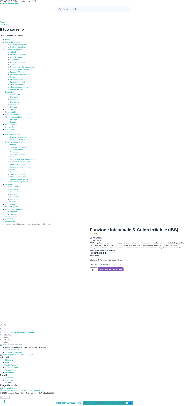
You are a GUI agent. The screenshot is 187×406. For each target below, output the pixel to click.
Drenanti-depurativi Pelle (20, 69)
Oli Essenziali (10, 109)
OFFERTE (9, 127)
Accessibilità (10, 129)
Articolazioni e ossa (18, 55)
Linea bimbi (14, 102)
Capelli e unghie (16, 57)
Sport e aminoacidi (17, 82)
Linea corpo (15, 94)
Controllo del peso (17, 62)
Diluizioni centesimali (18, 45)
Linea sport (14, 104)
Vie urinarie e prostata (19, 89)
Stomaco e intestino (18, 84)
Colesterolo (14, 60)
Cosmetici (9, 92)
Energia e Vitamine (17, 72)
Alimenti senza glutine (14, 117)
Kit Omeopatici (11, 124)
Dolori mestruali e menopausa (22, 67)
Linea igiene (15, 100)
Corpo (12, 65)
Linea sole (14, 107)
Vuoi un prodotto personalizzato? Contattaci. (18, 332)
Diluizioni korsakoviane (19, 47)
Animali (13, 52)
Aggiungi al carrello (110, 269)
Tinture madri (10, 112)
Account (3, 22)
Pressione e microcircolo (20, 75)
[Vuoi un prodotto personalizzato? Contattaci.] (3, 327)
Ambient (13, 119)
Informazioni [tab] (5, 337)
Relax (12, 77)
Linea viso (14, 97)
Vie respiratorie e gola (19, 87)
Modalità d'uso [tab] (6, 335)
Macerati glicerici (12, 114)
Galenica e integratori (13, 50)
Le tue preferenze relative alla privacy (104, 403)
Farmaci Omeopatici (13, 42)
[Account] (3, 17)
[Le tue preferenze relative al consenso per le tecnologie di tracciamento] (4, 401)
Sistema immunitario (18, 80)
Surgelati (13, 122)
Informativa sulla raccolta (68, 403)
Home (7, 40)
